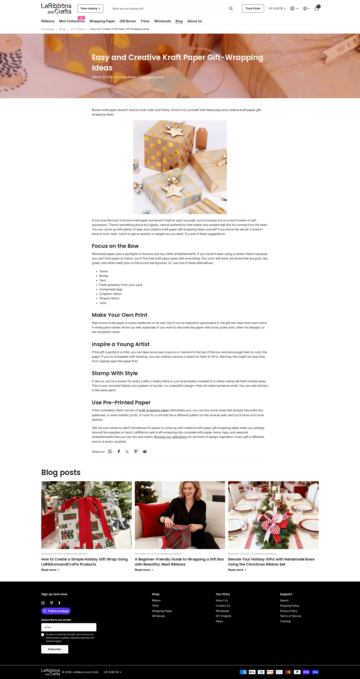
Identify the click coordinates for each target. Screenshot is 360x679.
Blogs (62, 29)
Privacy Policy (288, 610)
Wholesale (162, 21)
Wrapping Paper (162, 610)
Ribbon (156, 600)
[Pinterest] (51, 603)
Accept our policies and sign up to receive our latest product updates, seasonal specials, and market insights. (70, 637)
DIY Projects (78, 29)
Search (284, 600)
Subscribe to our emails (56, 619)
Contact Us (223, 605)
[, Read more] (294, 8)
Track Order (253, 8)
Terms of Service (290, 616)
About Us (222, 600)
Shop (156, 594)
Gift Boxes (128, 21)
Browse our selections (170, 437)
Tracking (285, 621)
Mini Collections (72, 20)
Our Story (223, 594)
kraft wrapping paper (154, 410)
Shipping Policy (289, 605)
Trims (145, 21)
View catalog (89, 8)
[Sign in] (306, 8)
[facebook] (59, 603)
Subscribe (55, 649)
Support (286, 594)
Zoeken (231, 8)
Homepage (47, 29)
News (219, 621)
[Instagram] (43, 603)
